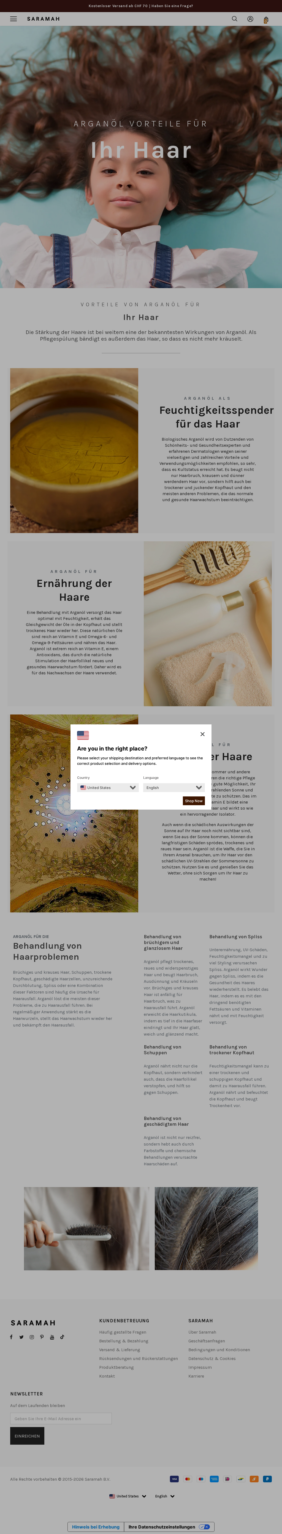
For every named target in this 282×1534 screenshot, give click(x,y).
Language (151, 778)
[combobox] (95, 787)
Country (83, 778)
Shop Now (194, 801)
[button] (202, 734)
